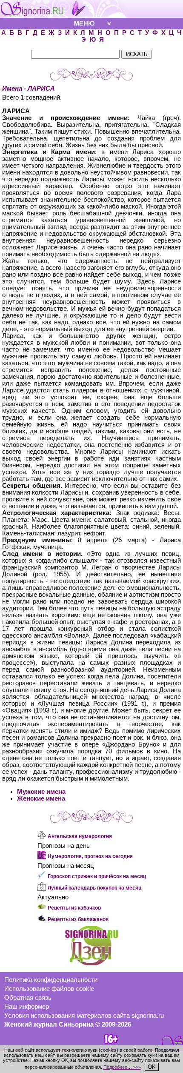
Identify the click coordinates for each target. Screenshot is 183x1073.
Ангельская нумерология (80, 836)
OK (152, 1067)
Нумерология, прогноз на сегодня (90, 856)
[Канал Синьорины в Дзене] (91, 963)
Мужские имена (41, 791)
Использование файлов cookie (49, 988)
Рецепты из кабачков (74, 908)
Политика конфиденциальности (50, 979)
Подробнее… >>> (122, 1067)
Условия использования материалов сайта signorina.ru (84, 1015)
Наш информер (26, 1006)
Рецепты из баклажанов (78, 919)
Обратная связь (27, 997)
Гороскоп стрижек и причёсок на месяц (97, 876)
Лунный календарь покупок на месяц (94, 888)
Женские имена (41, 798)
